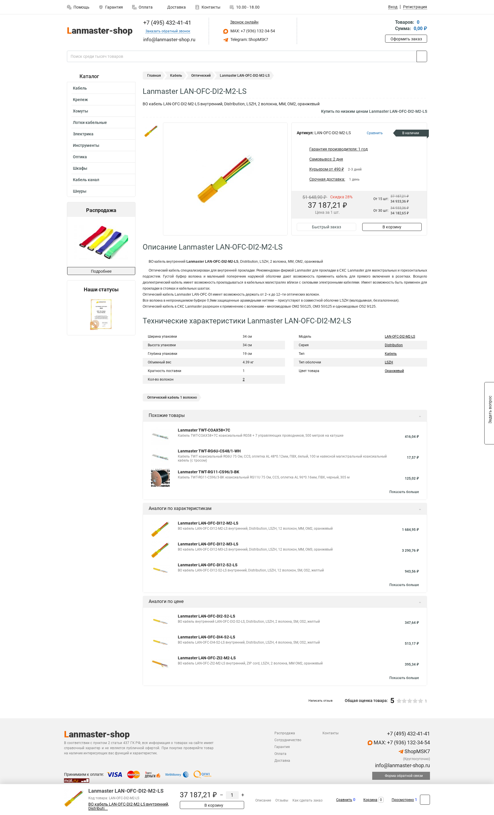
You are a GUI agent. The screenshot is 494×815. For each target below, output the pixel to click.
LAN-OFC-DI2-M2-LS (400, 337)
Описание (263, 800)
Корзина (370, 800)
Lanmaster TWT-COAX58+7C (204, 430)
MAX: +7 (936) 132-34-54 (252, 31)
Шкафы (80, 168)
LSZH (389, 362)
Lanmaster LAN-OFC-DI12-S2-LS (208, 565)
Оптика (80, 157)
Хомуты (80, 111)
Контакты (211, 7)
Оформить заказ (406, 39)
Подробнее (101, 271)
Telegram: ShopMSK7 (249, 39)
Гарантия (114, 7)
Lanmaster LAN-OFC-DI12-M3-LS (208, 544)
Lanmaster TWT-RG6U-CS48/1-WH (209, 451)
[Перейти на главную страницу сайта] (99, 31)
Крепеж (80, 99)
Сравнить (344, 800)
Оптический (201, 76)
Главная (154, 76)
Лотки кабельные (90, 122)
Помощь (81, 7)
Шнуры (79, 191)
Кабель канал (86, 179)
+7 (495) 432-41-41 (166, 22)
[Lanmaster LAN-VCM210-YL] (100, 242)
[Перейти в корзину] (389, 26)
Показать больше (404, 492)
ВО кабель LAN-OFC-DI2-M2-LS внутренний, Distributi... (128, 806)
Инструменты (86, 145)
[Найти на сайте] (422, 56)
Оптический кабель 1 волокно (172, 397)
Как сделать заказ (307, 800)
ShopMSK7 (416, 751)
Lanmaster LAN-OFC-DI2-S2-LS (206, 616)
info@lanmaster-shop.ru (402, 765)
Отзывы (281, 800)
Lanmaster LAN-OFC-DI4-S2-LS (206, 637)
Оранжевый (394, 371)
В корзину (392, 227)
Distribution (394, 345)
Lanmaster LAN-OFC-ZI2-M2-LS (207, 658)
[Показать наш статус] (101, 313)
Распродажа (284, 733)
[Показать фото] (151, 131)
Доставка (176, 7)
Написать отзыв (320, 701)
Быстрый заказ (326, 227)
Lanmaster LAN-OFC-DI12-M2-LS (208, 523)
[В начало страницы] (425, 800)
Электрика (83, 134)
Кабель (80, 88)
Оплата (146, 7)
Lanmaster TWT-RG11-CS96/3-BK (208, 472)
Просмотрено (403, 800)
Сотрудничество (287, 740)
